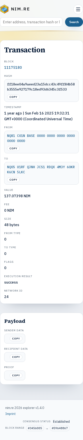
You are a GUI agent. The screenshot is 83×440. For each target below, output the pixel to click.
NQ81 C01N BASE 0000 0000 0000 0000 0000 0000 (41, 138)
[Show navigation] (78, 9)
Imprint (10, 414)
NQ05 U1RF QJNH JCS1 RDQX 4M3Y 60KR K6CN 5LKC (41, 169)
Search (74, 22)
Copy (13, 97)
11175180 (13, 67)
